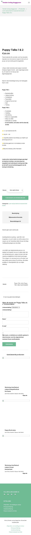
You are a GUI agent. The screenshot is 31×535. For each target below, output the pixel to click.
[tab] (15, 213)
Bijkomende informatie (15, 217)
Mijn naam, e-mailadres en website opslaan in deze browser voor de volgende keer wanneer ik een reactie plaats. (15, 337)
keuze (4, 190)
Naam (4, 319)
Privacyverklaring (8, 506)
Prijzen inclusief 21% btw (10, 511)
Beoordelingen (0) (15, 221)
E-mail (4, 326)
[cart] (25, 3)
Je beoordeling (7, 307)
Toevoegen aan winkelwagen (15, 197)
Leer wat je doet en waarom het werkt (14, 393)
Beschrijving (15, 213)
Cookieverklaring (8, 508)
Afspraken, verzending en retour (12, 504)
